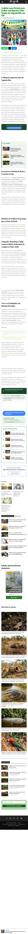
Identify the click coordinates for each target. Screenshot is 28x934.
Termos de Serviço (21, 824)
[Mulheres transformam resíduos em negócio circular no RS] (4, 528)
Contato (19, 822)
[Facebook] (6, 818)
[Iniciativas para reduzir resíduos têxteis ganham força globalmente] (18, 486)
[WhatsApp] (17, 818)
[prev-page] (2, 559)
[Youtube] (21, 818)
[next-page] (4, 559)
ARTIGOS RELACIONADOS (7, 516)
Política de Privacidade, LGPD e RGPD (9, 824)
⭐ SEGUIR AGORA (14, 473)
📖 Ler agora (14, 597)
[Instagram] (10, 818)
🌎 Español (18, 825)
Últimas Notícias (11, 825)
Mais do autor (18, 516)
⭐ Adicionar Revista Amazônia (14, 127)
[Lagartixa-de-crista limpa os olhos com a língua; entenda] (4, 767)
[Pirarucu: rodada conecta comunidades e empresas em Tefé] (4, 534)
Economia (7, 52)
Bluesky (14, 48)
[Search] (26, 2)
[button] (2, 2)
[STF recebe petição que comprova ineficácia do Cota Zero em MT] (6, 486)
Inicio (2, 52)
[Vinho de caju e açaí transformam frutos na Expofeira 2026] (4, 521)
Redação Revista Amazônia (8, 17)
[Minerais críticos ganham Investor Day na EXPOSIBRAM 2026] (4, 554)
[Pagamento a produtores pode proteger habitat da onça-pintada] (4, 780)
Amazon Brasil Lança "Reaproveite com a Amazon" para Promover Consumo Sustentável (6, 508)
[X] (14, 818)
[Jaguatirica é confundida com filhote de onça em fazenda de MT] (4, 774)
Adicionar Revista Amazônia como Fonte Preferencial (15, 413)
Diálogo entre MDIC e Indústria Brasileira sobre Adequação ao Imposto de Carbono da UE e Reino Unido (15, 332)
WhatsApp (4, 48)
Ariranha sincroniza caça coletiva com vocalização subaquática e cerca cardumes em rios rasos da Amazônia (12, 705)
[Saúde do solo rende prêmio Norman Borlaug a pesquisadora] (4, 793)
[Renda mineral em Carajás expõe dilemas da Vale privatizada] (4, 541)
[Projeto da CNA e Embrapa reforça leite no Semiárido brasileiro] (4, 547)
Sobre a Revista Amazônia (11, 822)
